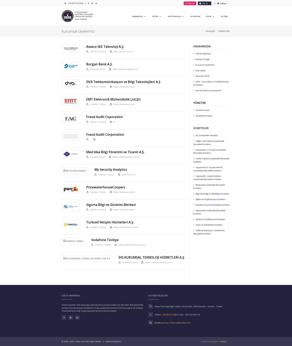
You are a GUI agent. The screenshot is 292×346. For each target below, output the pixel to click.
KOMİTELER (201, 128)
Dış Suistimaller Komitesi (206, 135)
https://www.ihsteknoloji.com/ (158, 262)
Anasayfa (210, 31)
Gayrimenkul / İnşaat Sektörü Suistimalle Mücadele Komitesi (208, 169)
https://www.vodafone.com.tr (131, 245)
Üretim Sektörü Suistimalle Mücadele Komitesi (211, 160)
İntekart (223, 341)
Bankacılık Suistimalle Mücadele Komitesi (209, 186)
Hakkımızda (137, 16)
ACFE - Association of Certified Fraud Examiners (211, 83)
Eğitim (155, 16)
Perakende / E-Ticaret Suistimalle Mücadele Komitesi (209, 151)
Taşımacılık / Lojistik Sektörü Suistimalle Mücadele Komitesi (207, 178)
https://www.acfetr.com (180, 322)
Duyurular (195, 16)
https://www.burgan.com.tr (125, 69)
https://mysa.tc (129, 174)
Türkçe (223, 3)
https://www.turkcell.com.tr (126, 227)
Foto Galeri (200, 70)
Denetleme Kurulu (203, 115)
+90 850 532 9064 (75, 3)
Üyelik (208, 16)
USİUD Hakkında (203, 53)
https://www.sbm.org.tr (124, 209)
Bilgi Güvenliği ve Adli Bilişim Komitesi (212, 193)
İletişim (224, 16)
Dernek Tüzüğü (202, 59)
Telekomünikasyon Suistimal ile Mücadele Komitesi (209, 232)
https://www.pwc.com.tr (124, 192)
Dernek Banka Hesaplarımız (208, 90)
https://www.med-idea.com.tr (126, 157)
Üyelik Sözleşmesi (113, 341)
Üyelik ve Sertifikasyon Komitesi (210, 219)
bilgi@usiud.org (161, 322)
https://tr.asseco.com (123, 51)
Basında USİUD (202, 76)
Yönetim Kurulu (202, 110)
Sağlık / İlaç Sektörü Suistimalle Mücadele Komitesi (208, 143)
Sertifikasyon (174, 16)
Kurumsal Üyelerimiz (205, 65)
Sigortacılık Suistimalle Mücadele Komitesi (209, 212)
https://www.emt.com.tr (124, 104)
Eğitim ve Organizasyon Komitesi (210, 199)
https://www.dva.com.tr (124, 86)
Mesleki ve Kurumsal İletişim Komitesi (212, 204)
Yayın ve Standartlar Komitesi (208, 224)
